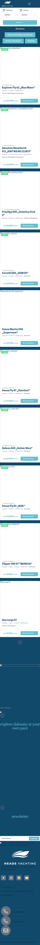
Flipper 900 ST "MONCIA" (17, 563)
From (4, 101)
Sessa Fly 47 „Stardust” (16, 390)
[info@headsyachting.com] (6, 930)
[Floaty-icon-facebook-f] (3, 877)
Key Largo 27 (9, 619)
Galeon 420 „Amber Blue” (17, 448)
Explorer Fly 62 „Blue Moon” (18, 87)
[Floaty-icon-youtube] (26, 877)
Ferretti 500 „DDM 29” (15, 272)
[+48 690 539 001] (6, 911)
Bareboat (31, 41)
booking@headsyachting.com (22, 710)
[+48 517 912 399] (6, 921)
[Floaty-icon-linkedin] (19, 877)
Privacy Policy (33, 845)
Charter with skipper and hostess (20, 35)
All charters (20, 29)
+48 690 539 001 (5, 710)
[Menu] (29, 4)
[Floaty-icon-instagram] (11, 877)
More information (28, 101)
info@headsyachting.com (25, 927)
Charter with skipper (13, 41)
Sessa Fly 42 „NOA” (13, 505)
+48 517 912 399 (20, 917)
